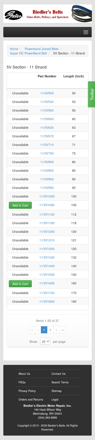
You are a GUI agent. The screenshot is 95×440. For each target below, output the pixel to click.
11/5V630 (47, 127)
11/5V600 (47, 119)
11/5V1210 (47, 240)
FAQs (22, 382)
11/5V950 (47, 187)
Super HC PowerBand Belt (29, 53)
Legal (54, 399)
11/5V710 (47, 144)
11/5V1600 (47, 283)
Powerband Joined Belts (42, 49)
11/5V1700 (47, 293)
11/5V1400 (47, 266)
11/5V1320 (47, 257)
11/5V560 (47, 110)
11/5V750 (47, 153)
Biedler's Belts (47, 11)
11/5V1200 (47, 231)
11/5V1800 (47, 301)
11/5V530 (47, 101)
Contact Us (58, 374)
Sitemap (56, 391)
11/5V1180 (47, 223)
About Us (24, 374)
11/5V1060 (47, 205)
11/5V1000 (47, 196)
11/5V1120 (47, 214)
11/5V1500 (47, 274)
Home (14, 49)
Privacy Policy (27, 391)
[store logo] (21, 13)
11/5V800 (47, 162)
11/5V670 (47, 136)
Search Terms (59, 382)
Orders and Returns (31, 399)
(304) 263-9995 (47, 417)
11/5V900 (47, 179)
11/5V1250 (47, 248)
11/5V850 (47, 170)
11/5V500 (47, 93)
